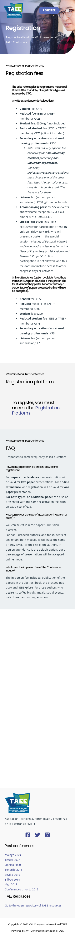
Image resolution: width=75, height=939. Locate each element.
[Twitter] (37, 834)
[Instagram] (47, 834)
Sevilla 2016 (12, 874)
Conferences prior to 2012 (21, 889)
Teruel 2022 (12, 860)
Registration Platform (36, 410)
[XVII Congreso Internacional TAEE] (13, 10)
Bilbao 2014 (12, 879)
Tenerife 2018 (13, 869)
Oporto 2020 (13, 865)
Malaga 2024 (13, 855)
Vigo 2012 (11, 884)
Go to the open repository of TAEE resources (33, 905)
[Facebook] (27, 834)
